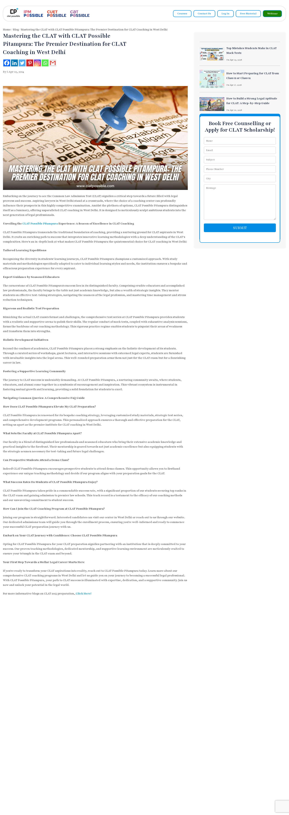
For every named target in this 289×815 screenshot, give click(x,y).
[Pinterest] (29, 63)
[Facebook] (6, 63)
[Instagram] (37, 63)
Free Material (248, 13)
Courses (182, 13)
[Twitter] (22, 63)
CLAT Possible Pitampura (40, 223)
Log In (225, 13)
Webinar (272, 13)
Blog (16, 29)
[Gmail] (52, 63)
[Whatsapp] (45, 63)
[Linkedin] (14, 63)
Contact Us (204, 13)
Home (7, 29)
